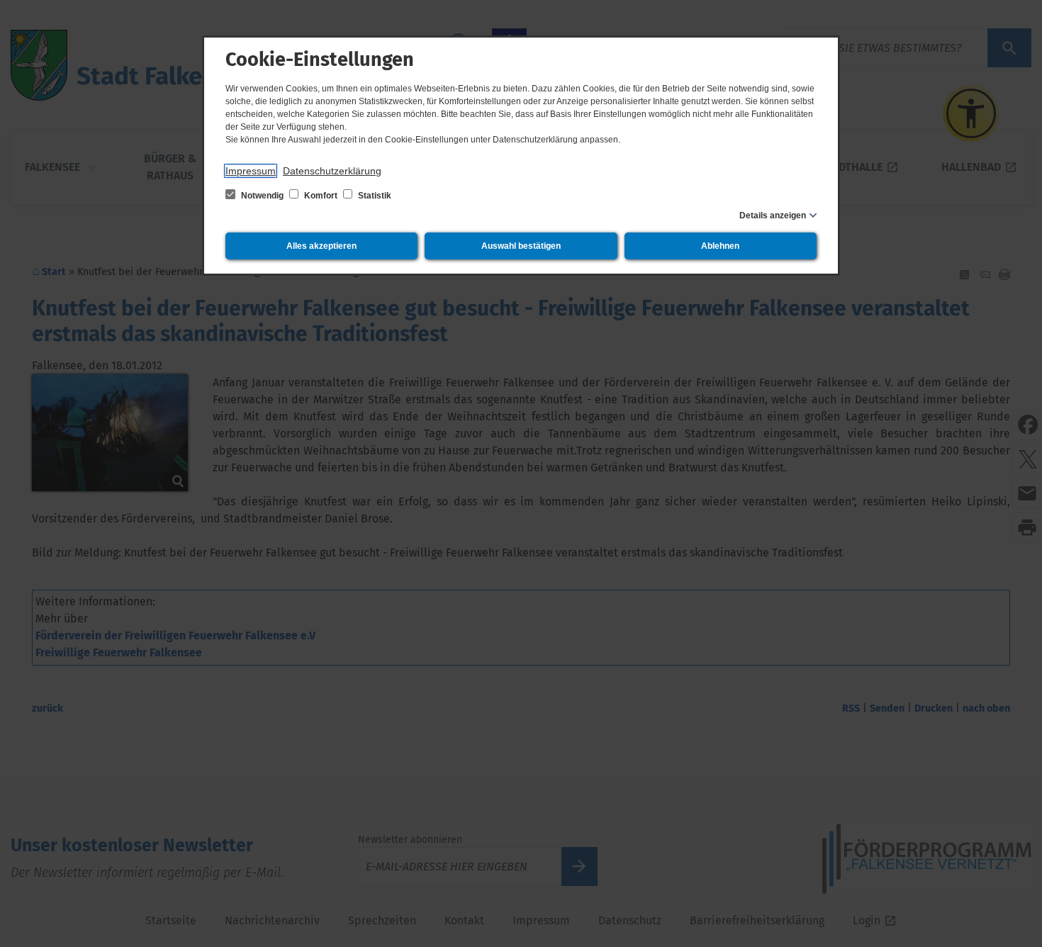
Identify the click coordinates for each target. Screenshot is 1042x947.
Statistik (373, 196)
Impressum (250, 170)
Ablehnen (720, 246)
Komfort (321, 196)
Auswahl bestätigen (521, 246)
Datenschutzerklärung (332, 170)
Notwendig (262, 196)
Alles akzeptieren (321, 246)
